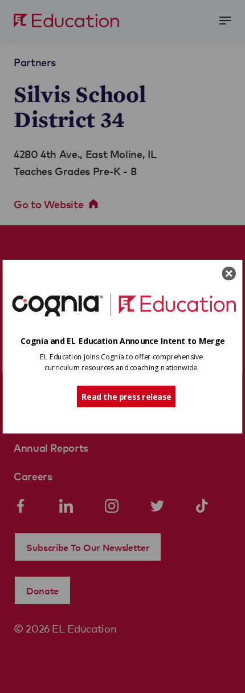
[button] (123, 341)
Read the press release (126, 396)
